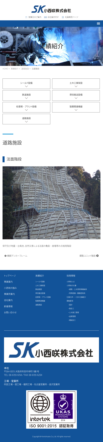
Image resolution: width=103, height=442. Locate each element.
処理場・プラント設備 (26, 106)
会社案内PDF (53, 17)
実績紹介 (39, 275)
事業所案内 (9, 294)
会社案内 (8, 300)
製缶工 (71, 309)
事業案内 (8, 281)
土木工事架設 (76, 83)
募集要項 (70, 301)
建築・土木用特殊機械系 (78, 289)
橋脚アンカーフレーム (17, 255)
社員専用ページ (71, 17)
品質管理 (72, 316)
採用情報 (71, 275)
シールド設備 (26, 83)
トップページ (10, 275)
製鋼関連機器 (76, 106)
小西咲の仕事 (71, 286)
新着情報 (8, 306)
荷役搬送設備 (76, 94)
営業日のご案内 (34, 17)
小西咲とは (71, 282)
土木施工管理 (74, 313)
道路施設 (25, 68)
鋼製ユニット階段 (88, 255)
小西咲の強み (10, 288)
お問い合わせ (10, 312)
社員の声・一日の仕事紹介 (76, 297)
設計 (70, 305)
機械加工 (72, 320)
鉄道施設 (26, 94)
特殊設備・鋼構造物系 (77, 293)
